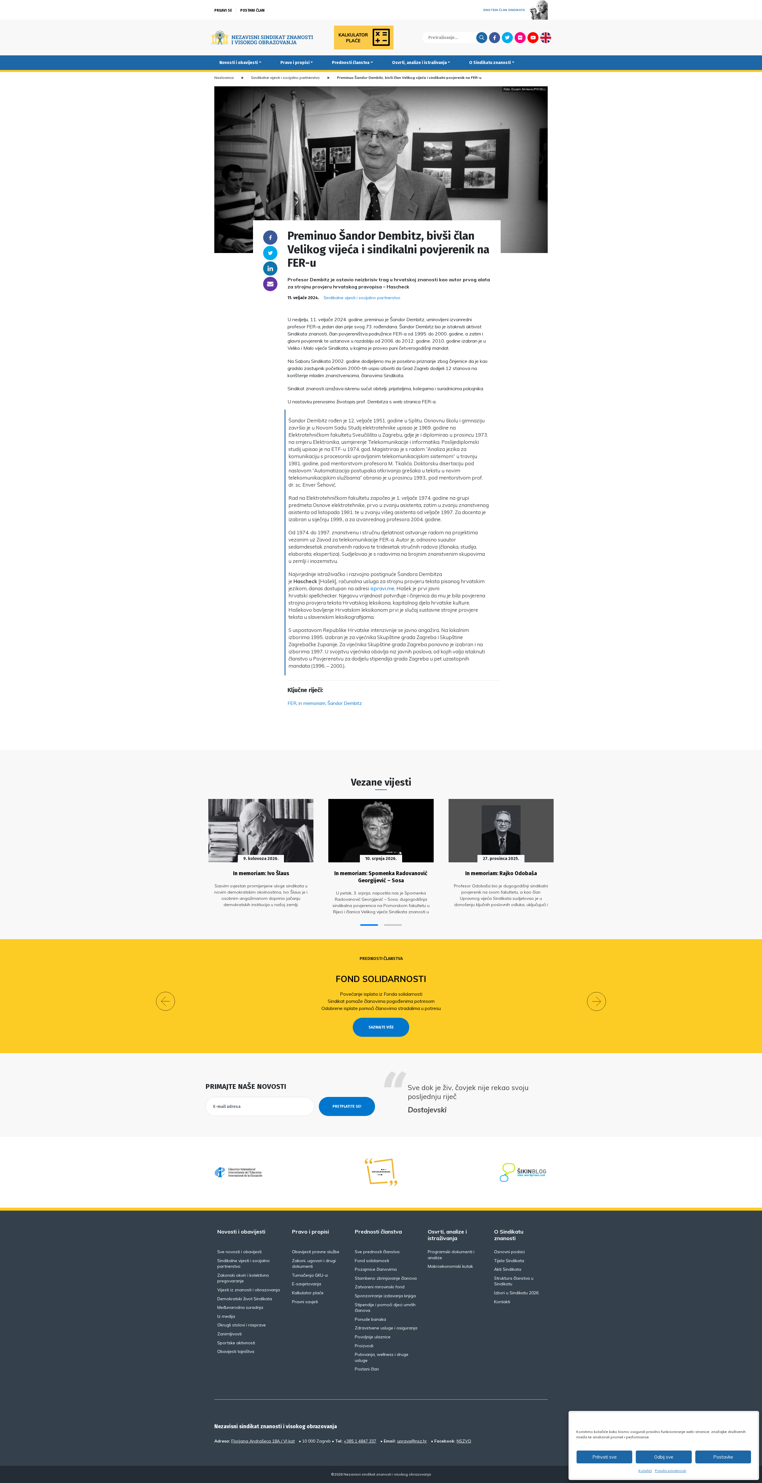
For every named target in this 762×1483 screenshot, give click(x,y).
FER (292, 703)
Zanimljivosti (229, 1334)
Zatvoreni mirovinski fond (380, 1287)
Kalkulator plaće (308, 1292)
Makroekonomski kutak (450, 1266)
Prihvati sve (604, 1457)
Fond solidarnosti (381, 979)
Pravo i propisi (295, 62)
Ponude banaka (370, 1319)
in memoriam (312, 703)
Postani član (252, 10)
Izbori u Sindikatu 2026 (516, 1292)
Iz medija (226, 1316)
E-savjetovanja (306, 1284)
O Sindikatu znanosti (490, 62)
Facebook (494, 37)
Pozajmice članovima (376, 1269)
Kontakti (502, 1301)
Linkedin (270, 268)
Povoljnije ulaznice (373, 1337)
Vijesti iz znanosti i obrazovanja (248, 1289)
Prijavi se (223, 10)
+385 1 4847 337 (360, 1441)
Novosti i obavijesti (238, 62)
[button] (369, 925)
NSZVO (464, 1441)
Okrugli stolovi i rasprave (241, 1325)
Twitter (507, 37)
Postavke (723, 1457)
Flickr (520, 37)
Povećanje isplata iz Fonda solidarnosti (381, 994)
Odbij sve (663, 1457)
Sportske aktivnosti (236, 1342)
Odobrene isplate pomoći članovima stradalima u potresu (381, 1008)
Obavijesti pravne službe (315, 1251)
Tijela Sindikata (509, 1260)
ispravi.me (382, 588)
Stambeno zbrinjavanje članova (386, 1278)
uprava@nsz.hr (412, 1441)
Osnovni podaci (509, 1251)
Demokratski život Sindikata (244, 1298)
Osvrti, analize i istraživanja (419, 62)
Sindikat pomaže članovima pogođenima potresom (381, 1001)
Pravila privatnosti (670, 1470)
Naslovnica (224, 77)
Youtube (532, 37)
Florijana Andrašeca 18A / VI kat (263, 1441)
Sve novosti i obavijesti (239, 1251)
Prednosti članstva (350, 62)
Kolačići (645, 1470)
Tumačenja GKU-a (310, 1275)
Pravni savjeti (305, 1301)
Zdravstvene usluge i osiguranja (386, 1328)
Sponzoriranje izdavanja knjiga (385, 1295)
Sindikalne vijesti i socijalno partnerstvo (285, 77)
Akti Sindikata (507, 1269)
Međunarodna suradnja (240, 1307)
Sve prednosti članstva (377, 1251)
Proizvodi (364, 1345)
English (545, 37)
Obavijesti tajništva (235, 1351)
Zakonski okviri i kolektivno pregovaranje (243, 1278)
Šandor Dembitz (344, 703)
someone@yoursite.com (270, 284)
